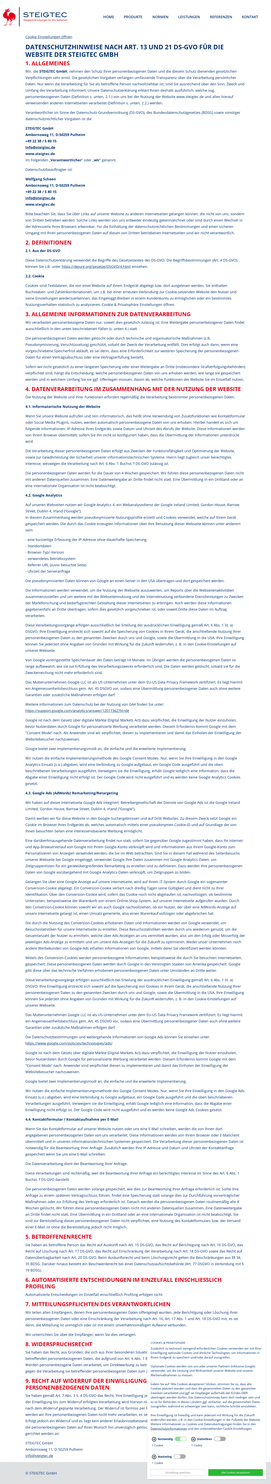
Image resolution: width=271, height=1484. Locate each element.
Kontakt (250, 16)
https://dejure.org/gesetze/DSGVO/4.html (96, 266)
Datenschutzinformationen (169, 1428)
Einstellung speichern (177, 1472)
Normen (160, 16)
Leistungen (189, 16)
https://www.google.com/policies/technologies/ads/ (68, 1043)
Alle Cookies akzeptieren (235, 1472)
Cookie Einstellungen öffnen (48, 36)
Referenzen (221, 16)
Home (108, 16)
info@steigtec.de (40, 147)
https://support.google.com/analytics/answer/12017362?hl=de (77, 710)
